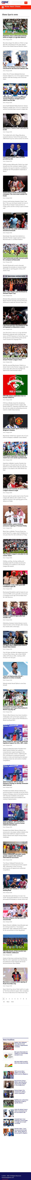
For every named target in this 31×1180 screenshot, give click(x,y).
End (12, 1001)
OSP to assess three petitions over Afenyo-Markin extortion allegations (21, 1073)
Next (8, 1001)
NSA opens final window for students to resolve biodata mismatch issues (21, 1053)
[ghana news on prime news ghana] (5, 2)
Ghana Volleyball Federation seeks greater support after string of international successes (14, 856)
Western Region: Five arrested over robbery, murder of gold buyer (19, 1092)
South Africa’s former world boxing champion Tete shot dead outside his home (15, 194)
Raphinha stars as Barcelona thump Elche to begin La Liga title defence (21, 1101)
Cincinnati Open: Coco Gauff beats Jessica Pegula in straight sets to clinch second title (14, 98)
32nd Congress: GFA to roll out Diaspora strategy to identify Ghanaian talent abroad (15, 783)
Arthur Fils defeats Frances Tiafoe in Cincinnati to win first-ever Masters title (21, 1111)
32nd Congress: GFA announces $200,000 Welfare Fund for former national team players (14, 823)
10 (4, 1001)
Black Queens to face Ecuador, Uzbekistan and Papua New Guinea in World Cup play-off (15, 708)
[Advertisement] (15, 1021)
